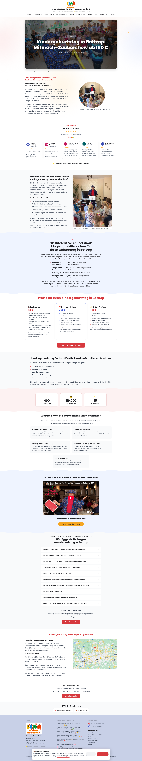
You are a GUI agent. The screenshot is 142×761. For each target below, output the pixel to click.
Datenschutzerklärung (63, 757)
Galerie (90, 14)
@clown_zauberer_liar (97, 723)
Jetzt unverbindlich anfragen (71, 345)
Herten (60, 648)
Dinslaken (47, 648)
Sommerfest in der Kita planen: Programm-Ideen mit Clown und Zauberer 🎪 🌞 (69, 732)
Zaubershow (80, 14)
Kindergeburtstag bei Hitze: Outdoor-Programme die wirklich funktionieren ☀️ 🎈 (69, 736)
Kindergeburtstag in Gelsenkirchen (53, 646)
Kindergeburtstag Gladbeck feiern (37, 643)
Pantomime (103, 14)
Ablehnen (91, 754)
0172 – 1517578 (60, 692)
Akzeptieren (103, 754)
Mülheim (32, 650)
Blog (96, 14)
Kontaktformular (71, 622)
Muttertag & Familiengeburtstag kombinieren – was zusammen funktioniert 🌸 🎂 (70, 743)
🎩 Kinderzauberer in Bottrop (63, 710)
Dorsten (54, 648)
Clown (29, 14)
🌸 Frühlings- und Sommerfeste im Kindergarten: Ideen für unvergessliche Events (70, 747)
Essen (27, 648)
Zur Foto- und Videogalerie (71, 524)
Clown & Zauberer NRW (94, 735)
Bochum (39, 648)
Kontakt (112, 14)
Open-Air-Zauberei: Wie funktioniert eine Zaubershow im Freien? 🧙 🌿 (68, 728)
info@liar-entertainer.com (80, 692)
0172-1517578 (31, 742)
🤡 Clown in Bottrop (81, 710)
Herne (66, 648)
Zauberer (38, 14)
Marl (26, 650)
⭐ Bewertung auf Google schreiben (36, 746)
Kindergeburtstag (61, 14)
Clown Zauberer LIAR (96, 726)
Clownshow (91, 733)
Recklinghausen (42, 650)
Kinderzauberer (49, 14)
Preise (72, 14)
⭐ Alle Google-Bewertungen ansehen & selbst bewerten (71, 163)
